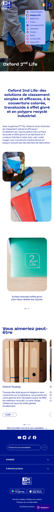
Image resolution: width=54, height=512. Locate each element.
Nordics (33, 32)
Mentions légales (19, 499)
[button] (25, 308)
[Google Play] (18, 491)
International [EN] (37, 25)
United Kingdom (36, 12)
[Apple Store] (36, 491)
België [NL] (34, 19)
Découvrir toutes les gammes (25, 428)
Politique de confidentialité (27, 502)
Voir (8, 414)
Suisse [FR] (34, 42)
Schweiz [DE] (35, 39)
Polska (32, 35)
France (33, 22)
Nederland (34, 29)
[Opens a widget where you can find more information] (42, 508)
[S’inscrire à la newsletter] (44, 447)
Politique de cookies (34, 499)
